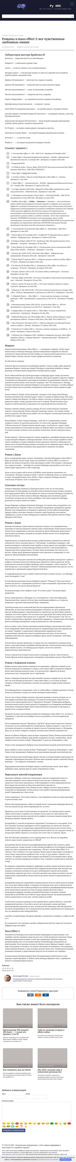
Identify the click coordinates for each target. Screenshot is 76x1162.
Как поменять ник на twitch (17, 1070)
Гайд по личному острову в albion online (51, 1031)
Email (28, 1094)
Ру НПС (55, 6)
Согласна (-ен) (65, 1159)
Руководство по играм (31, 47)
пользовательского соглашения (13, 1154)
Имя (4, 1094)
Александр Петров (20, 976)
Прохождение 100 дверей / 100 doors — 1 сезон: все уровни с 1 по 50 (16, 1032)
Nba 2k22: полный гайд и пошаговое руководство (50, 1071)
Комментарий (7, 1101)
